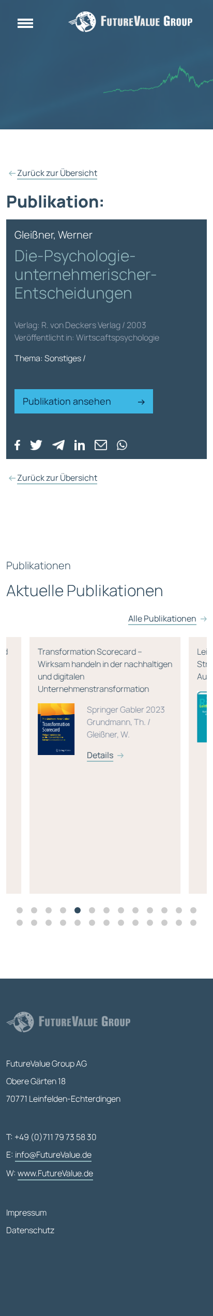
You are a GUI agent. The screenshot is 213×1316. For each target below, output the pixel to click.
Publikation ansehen (68, 401)
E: (49, 1154)
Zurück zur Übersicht (57, 173)
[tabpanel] (106, 765)
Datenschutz (30, 1230)
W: (49, 1173)
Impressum (26, 1212)
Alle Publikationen (162, 618)
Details (97, 755)
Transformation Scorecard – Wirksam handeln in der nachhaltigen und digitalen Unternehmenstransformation (102, 703)
